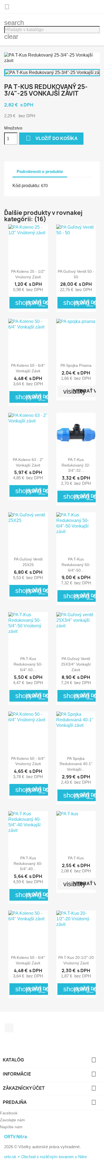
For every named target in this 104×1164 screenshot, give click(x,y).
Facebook (9, 1027)
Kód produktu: (26, 185)
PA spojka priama (76, 365)
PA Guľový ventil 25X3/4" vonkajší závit (76, 664)
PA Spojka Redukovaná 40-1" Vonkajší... (76, 764)
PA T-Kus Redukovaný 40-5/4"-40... (28, 863)
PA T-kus (76, 858)
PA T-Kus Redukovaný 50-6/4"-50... (76, 564)
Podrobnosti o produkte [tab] (40, 171)
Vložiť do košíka (52, 138)
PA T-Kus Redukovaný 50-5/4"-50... (28, 664)
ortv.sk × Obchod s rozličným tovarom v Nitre (45, 1156)
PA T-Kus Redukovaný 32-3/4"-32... (76, 465)
